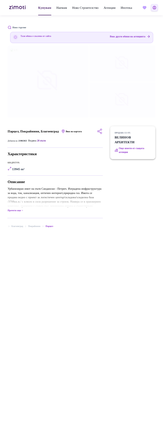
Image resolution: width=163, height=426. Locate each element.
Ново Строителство (85, 7)
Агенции (110, 7)
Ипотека (126, 7)
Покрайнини (34, 226)
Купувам (44, 7)
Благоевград (17, 226)
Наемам (61, 7)
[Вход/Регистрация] (154, 7)
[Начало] (17, 7)
